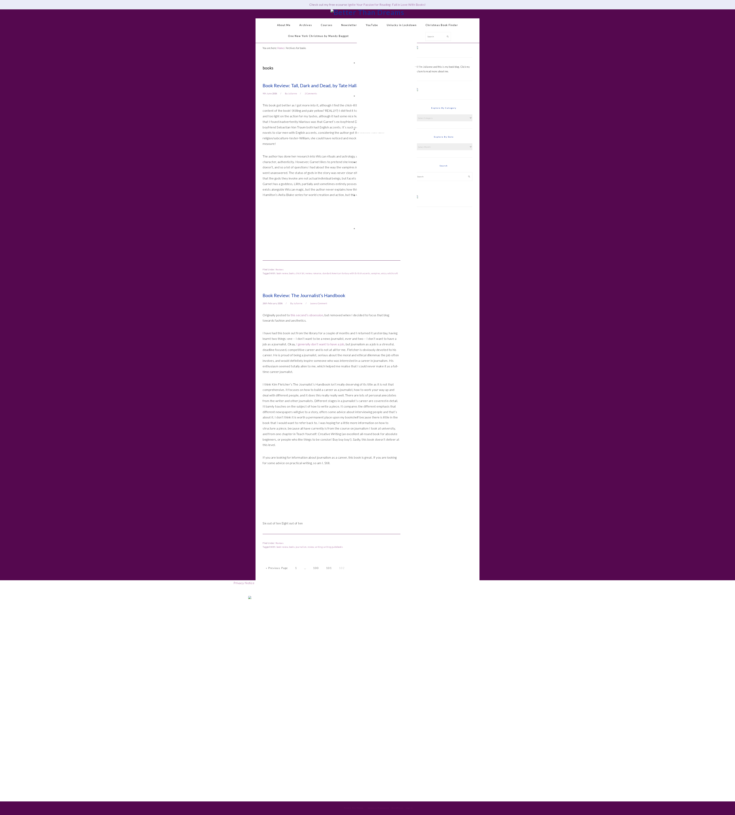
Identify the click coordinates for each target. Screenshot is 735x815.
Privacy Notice (244, 583)
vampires (375, 273)
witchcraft (392, 273)
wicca (384, 273)
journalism (301, 547)
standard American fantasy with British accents (346, 273)
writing (319, 547)
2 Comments (311, 93)
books (292, 273)
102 (342, 568)
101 (329, 568)
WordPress (397, 808)
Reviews (280, 269)
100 (316, 568)
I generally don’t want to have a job (320, 344)
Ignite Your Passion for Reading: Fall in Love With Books (386, 4)
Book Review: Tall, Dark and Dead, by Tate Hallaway (315, 85)
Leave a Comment (318, 303)
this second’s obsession (307, 315)
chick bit (300, 273)
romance (317, 273)
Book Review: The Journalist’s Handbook (304, 295)
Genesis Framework (378, 808)
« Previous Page (277, 568)
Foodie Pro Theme (353, 808)
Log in (409, 808)
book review (282, 273)
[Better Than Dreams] (367, 12)
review (308, 273)
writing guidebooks (333, 547)
